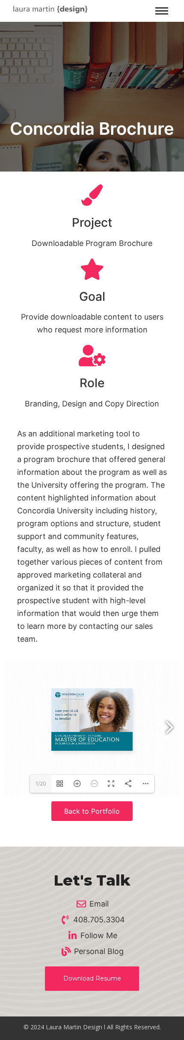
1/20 (41, 783)
